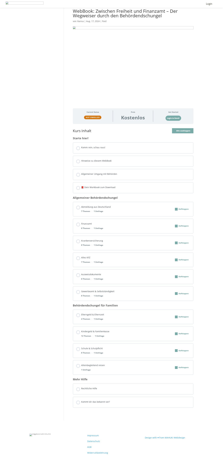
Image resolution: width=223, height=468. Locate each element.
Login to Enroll (173, 118)
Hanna (80, 21)
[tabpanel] (133, 268)
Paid (104, 21)
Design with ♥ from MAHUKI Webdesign (165, 437)
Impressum (93, 435)
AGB (89, 447)
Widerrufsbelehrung (97, 452)
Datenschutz (93, 441)
